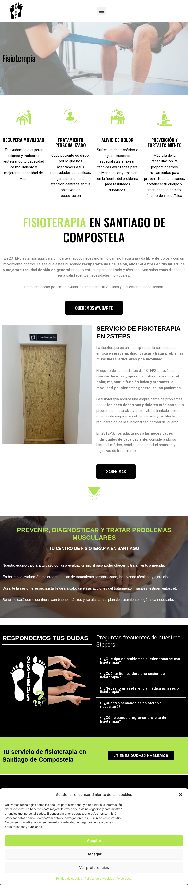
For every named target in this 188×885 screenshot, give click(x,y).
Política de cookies (69, 878)
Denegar (94, 854)
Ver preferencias (94, 867)
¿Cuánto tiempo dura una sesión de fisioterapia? (132, 675)
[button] (180, 794)
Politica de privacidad (99, 878)
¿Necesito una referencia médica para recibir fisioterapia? (140, 690)
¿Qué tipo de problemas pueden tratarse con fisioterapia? (140, 661)
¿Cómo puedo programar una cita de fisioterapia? (133, 720)
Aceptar (94, 840)
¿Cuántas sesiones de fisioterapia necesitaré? (131, 705)
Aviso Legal (124, 878)
